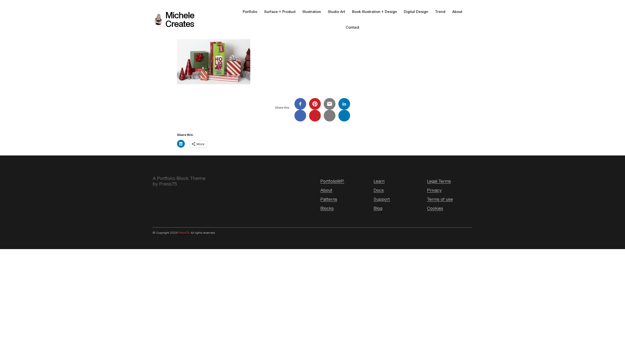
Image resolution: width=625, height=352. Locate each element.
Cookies (435, 208)
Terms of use (440, 199)
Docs (379, 190)
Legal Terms (439, 181)
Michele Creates (180, 19)
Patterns (328, 199)
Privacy (434, 190)
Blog (378, 208)
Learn (379, 181)
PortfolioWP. (332, 181)
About (326, 190)
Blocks (327, 208)
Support (382, 199)
